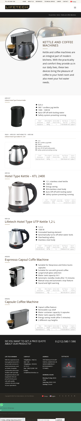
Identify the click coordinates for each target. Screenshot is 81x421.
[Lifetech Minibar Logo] (17, 7)
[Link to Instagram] (65, 395)
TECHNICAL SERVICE (49, 1)
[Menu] (75, 7)
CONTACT (65, 1)
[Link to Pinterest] (68, 395)
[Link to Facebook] (59, 395)
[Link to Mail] (74, 395)
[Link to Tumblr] (71, 395)
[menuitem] (24, 1)
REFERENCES (39, 1)
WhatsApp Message (31, 420)
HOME (24, 1)
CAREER (59, 1)
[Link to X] (62, 395)
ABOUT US (31, 1)
